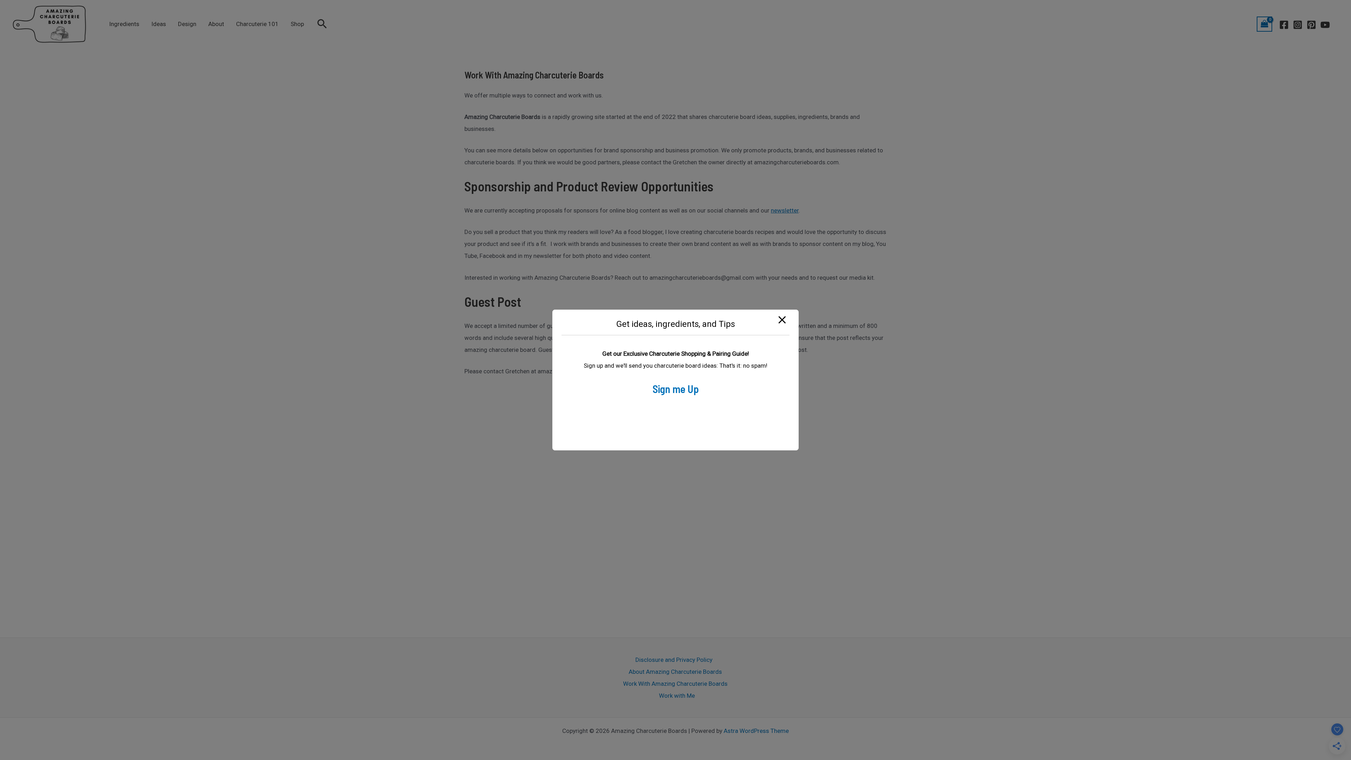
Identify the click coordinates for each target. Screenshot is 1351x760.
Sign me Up (676, 388)
